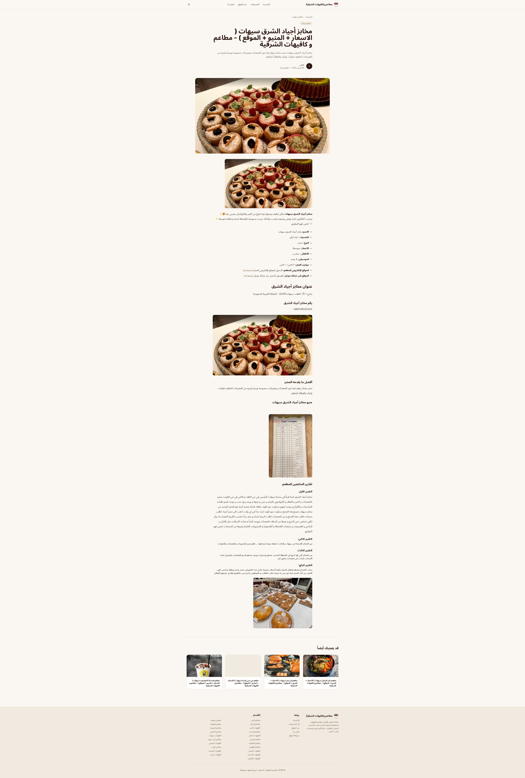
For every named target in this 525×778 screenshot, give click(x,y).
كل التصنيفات (293, 724)
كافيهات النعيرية (215, 751)
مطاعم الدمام (255, 724)
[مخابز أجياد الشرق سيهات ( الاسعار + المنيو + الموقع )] (262, 183)
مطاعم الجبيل (255, 739)
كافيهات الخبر (255, 728)
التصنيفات (254, 4)
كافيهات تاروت (215, 754)
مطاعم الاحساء (254, 731)
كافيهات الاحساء (254, 754)
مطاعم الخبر (255, 720)
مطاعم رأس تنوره (214, 739)
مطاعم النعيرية (215, 728)
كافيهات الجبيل (254, 751)
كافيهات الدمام (254, 735)
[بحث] (188, 4)
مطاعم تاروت (216, 747)
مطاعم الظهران (254, 747)
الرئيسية (266, 4)
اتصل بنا (231, 4)
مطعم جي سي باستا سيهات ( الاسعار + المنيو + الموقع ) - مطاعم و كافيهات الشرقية (243, 683)
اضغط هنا (247, 270)
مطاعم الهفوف (215, 724)
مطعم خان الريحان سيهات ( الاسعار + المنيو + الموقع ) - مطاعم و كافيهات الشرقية (321, 683)
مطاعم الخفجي (215, 731)
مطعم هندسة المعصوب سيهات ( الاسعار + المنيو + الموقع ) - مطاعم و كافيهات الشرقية (204, 683)
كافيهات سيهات (215, 735)
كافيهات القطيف (253, 758)
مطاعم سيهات (297, 17)
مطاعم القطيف (254, 743)
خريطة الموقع (294, 735)
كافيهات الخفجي (215, 743)
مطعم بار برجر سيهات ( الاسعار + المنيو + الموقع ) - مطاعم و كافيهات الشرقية (282, 683)
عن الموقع (242, 4)
